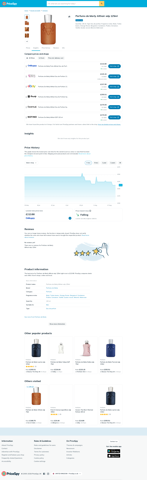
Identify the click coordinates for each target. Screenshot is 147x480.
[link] (36, 355)
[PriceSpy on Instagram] (48, 474)
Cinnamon (55, 297)
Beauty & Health (35, 10)
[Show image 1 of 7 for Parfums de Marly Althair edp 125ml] (26, 16)
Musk (48, 295)
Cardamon (81, 295)
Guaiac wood (68, 297)
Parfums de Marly (52, 288)
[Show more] (26, 66)
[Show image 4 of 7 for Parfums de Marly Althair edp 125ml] (26, 35)
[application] (73, 186)
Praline (48, 297)
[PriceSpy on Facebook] (44, 474)
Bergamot (73, 295)
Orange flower (65, 295)
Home (26, 10)
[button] (27, 41)
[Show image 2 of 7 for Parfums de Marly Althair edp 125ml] (26, 23)
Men (47, 305)
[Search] (101, 3)
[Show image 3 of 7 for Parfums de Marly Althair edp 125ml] (26, 29)
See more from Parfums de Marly (35, 317)
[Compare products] (69, 16)
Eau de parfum (51, 308)
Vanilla (61, 297)
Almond (76, 297)
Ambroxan (83, 297)
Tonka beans (54, 295)
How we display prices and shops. (109, 124)
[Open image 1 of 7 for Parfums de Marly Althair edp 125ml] (48, 29)
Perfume (45, 10)
